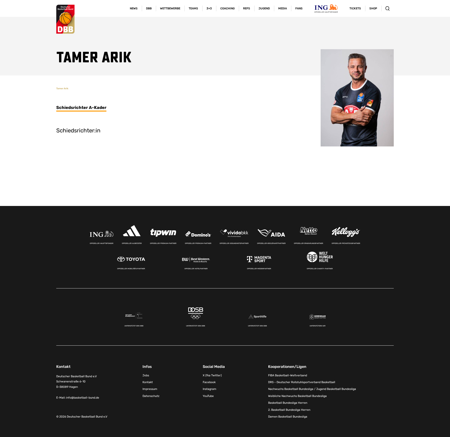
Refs (246, 8)
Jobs (145, 375)
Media (282, 8)
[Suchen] (387, 8)
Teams (193, 8)
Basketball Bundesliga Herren (287, 402)
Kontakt (147, 382)
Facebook (209, 382)
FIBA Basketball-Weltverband (287, 375)
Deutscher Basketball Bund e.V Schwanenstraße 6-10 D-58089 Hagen (76, 382)
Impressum (149, 389)
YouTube (208, 396)
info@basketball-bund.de (82, 397)
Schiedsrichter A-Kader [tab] (81, 107)
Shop (373, 8)
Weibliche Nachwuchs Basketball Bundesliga (297, 396)
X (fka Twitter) (212, 375)
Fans (299, 8)
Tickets (355, 8)
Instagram (209, 389)
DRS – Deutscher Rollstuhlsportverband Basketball (301, 382)
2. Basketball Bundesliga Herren (289, 409)
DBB (149, 8)
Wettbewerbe (170, 8)
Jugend (264, 8)
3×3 (209, 8)
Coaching (227, 8)
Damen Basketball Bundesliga (287, 416)
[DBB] (65, 19)
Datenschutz (150, 396)
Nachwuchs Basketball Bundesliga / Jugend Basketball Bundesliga (312, 389)
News (134, 8)
